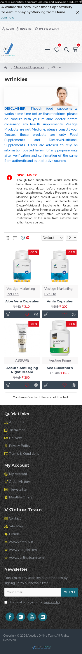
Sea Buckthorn (60, 368)
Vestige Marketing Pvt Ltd (21, 291)
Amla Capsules (60, 301)
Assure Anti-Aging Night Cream (22, 370)
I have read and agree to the (34, 602)
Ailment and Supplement (29, 67)
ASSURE (22, 360)
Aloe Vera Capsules (22, 301)
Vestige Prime (60, 360)
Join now (7, 17)
